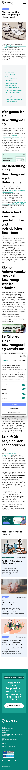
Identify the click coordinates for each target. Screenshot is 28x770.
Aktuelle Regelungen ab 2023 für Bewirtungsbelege (13, 100)
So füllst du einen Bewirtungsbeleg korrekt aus (13, 96)
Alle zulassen (14, 404)
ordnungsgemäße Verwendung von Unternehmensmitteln (14, 203)
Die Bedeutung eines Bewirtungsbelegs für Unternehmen (11, 79)
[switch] (24, 389)
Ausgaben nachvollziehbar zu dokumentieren (12, 136)
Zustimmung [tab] (5, 360)
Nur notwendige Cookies (14, 412)
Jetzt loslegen (14, 706)
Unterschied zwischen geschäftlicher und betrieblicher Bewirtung (12, 85)
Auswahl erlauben (14, 408)
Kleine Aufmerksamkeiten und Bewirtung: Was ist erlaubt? (13, 91)
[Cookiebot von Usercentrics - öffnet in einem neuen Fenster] (20, 356)
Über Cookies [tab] (22, 360)
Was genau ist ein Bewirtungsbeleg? (10, 73)
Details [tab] (14, 360)
